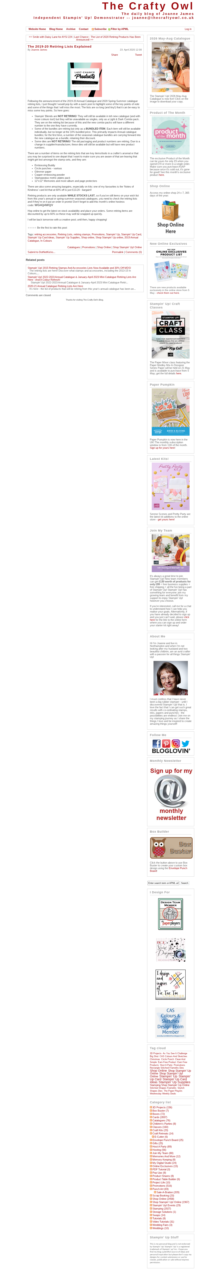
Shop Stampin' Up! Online (127, 247)
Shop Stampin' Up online (109, 237)
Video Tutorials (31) (163, 1221)
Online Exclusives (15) (165, 1166)
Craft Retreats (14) (162, 1133)
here (161, 175)
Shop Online (104, 247)
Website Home (37, 29)
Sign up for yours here (162, 447)
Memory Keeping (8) (163, 1159)
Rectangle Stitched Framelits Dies (167, 1068)
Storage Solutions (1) (164, 1212)
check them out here (168, 292)
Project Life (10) (161, 1182)
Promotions (98, 234)
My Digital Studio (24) (164, 1163)
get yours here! (166, 519)
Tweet (138, 54)
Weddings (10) (160, 1228)
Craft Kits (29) (160, 1130)
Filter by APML (120, 29)
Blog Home (56, 29)
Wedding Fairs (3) (162, 1225)
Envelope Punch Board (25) (167, 1140)
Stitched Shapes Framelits (163, 1088)
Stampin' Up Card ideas (41, 237)
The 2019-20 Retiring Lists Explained (60, 46)
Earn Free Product (167, 1062)
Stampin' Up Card (131, 234)
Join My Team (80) (162, 1153)
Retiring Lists (65, 234)
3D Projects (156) (162, 1107)
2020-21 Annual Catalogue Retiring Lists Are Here (55, 286)
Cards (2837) (159, 1117)
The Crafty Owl (148, 6)
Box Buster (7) (160, 1110)
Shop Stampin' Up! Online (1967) (170, 1202)
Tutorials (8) (159, 1218)
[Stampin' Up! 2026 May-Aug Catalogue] (171, 91)
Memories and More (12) (166, 1156)
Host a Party (166, 1065)
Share (114, 54)
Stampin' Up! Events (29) (166, 1205)
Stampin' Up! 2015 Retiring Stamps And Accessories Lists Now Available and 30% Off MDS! (79, 268)
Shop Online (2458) (163, 1198)
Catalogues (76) (161, 1120)
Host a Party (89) (162, 1146)
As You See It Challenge (175, 1053)
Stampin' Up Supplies (68, 237)
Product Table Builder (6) (166, 1179)
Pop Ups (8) (159, 1172)
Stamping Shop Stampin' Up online (169, 1085)
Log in (188, 29)
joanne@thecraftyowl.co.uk (163, 18)
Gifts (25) (157, 1143)
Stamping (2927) (161, 1208)
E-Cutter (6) (161, 1136)
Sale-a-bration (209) (168, 1192)
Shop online (87, 237)
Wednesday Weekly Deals (163, 1093)
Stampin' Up (113, 234)
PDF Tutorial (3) (161, 1169)
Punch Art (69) (160, 1189)
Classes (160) (160, 1127)
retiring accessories (45, 234)
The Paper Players (173, 1091)
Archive (70, 29)
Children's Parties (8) (164, 1123)
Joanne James (39, 49)
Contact (83, 29)
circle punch (167, 1059)
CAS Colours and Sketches (173, 1056)
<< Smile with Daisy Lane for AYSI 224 (50, 37)
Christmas (155, 1059)
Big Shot (154, 1056)
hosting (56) (159, 1149)
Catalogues (73, 247)
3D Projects (156, 1053)
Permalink (117, 252)
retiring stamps (82, 234)
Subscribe (100, 29)
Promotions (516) (162, 1185)
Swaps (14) (158, 1215)
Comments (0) (133, 252)
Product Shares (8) (163, 1176)
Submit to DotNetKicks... (41, 252)
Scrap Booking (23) (163, 1195)
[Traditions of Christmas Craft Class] (171, 357)
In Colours (46, 240)
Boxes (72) (158, 1114)
